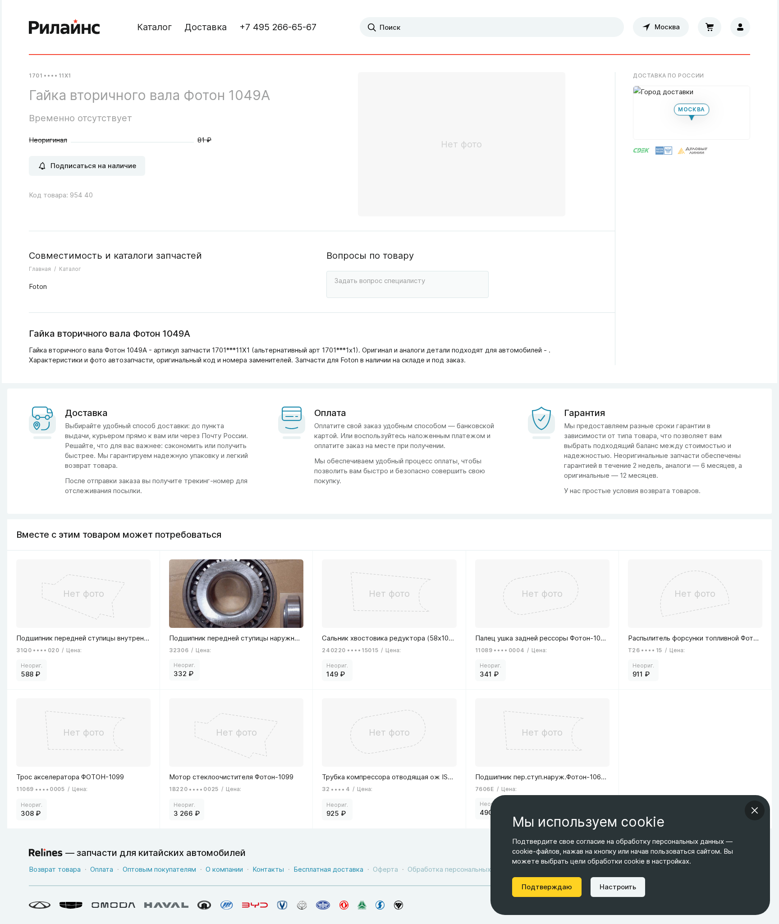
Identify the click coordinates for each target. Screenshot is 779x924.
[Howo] (362, 905)
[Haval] (166, 905)
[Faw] (323, 905)
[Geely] (71, 905)
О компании (224, 869)
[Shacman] (380, 905)
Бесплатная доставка (328, 869)
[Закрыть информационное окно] (755, 810)
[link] (83, 620)
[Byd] (255, 905)
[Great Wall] (204, 905)
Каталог (154, 27)
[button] (691, 113)
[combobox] (492, 27)
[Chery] (39, 905)
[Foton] (398, 905)
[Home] (64, 27)
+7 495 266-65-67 (277, 27)
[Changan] (282, 905)
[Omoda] (113, 905)
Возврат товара (55, 869)
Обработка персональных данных (462, 869)
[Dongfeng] (343, 905)
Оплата (101, 869)
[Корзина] (709, 27)
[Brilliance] (302, 905)
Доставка (205, 27)
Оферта (385, 869)
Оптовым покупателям (159, 869)
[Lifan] (226, 905)
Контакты (268, 869)
